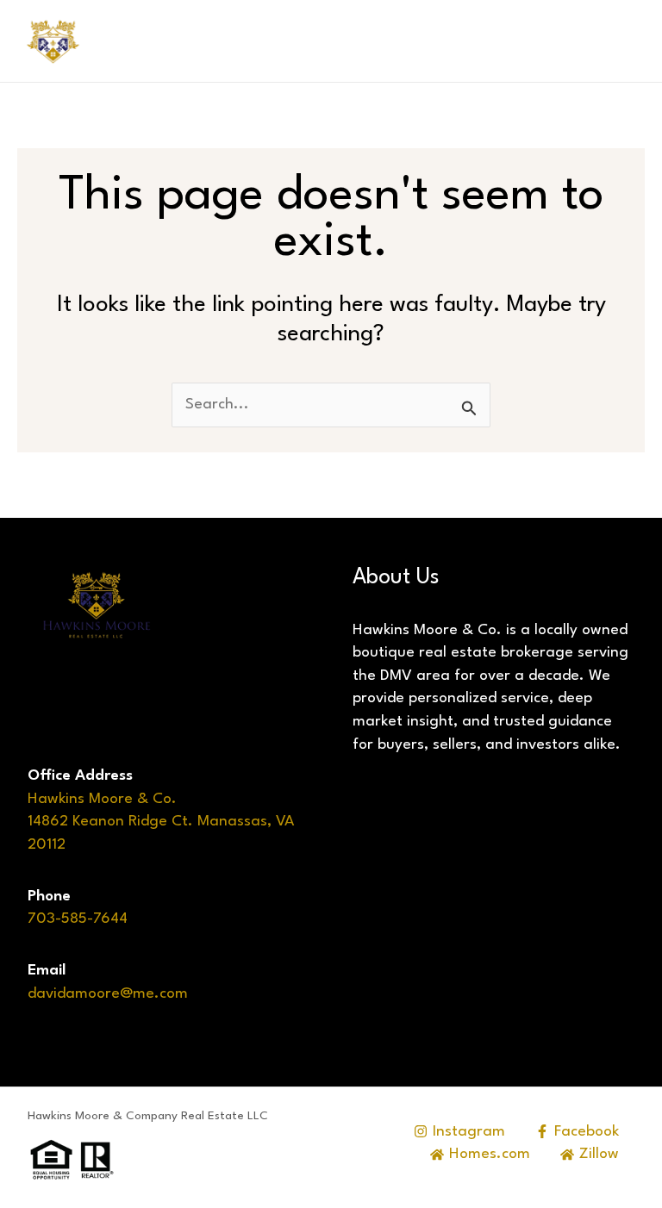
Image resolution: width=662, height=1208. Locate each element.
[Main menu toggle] (620, 41)
